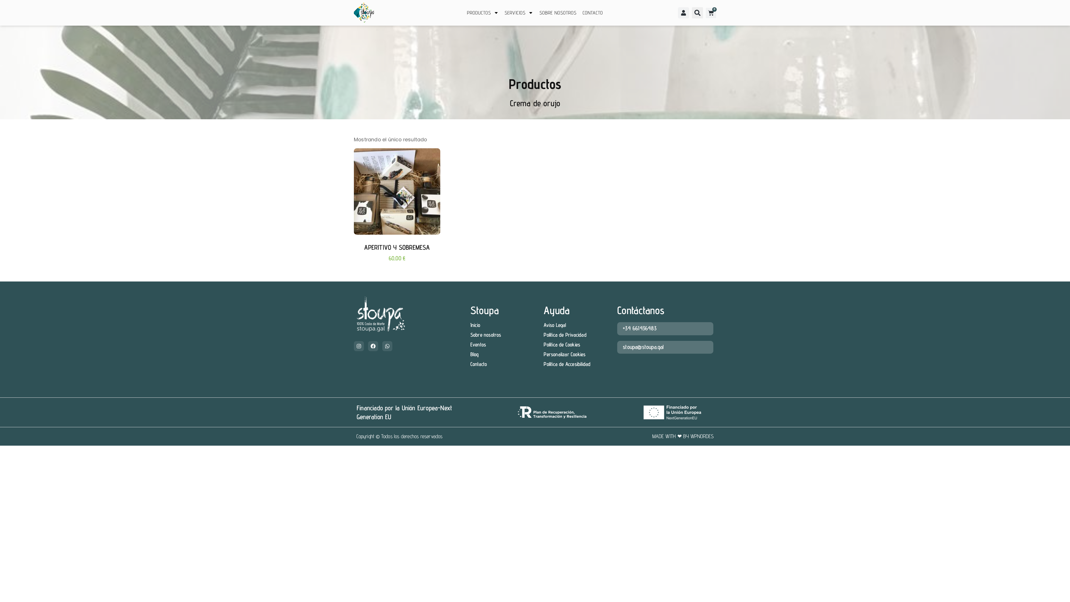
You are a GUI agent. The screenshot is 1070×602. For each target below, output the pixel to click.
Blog (474, 354)
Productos (479, 13)
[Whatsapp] (387, 346)
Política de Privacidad (565, 335)
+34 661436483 (639, 328)
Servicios (515, 13)
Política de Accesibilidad (567, 364)
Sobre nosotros (558, 13)
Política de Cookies (562, 344)
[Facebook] (373, 346)
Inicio (475, 325)
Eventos (478, 344)
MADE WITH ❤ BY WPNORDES (683, 436)
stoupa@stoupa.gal (643, 346)
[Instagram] (359, 346)
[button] (697, 12)
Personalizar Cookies (564, 354)
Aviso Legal (555, 325)
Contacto (593, 13)
